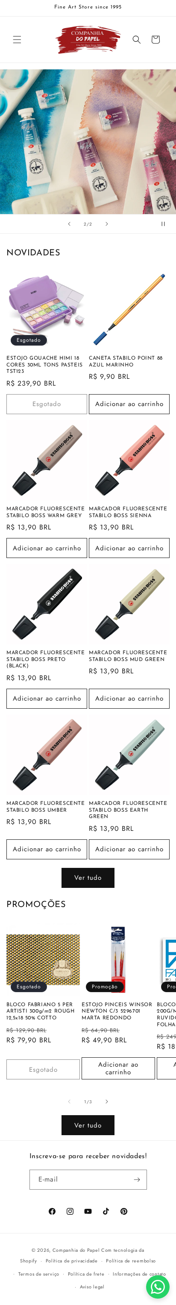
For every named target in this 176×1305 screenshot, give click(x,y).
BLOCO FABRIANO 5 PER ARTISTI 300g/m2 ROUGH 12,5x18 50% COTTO (40, 1011)
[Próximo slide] (106, 224)
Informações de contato (139, 1274)
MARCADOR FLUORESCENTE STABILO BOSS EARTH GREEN (128, 810)
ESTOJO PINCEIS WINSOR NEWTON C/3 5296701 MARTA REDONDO (117, 1011)
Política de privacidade (72, 1260)
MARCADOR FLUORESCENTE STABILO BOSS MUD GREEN (128, 656)
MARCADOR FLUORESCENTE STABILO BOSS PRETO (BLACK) (45, 659)
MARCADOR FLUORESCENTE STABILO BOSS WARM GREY (45, 512)
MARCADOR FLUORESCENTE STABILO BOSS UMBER (45, 807)
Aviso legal (92, 1286)
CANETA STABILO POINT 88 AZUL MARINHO (126, 362)
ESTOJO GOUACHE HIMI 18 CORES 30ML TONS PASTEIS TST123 (44, 365)
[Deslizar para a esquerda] (69, 1101)
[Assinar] (137, 1180)
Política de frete (86, 1274)
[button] (17, 39)
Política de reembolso (131, 1260)
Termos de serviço (38, 1274)
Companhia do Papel (76, 1250)
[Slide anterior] (69, 224)
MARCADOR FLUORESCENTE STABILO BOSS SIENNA (128, 512)
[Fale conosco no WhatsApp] (158, 1287)
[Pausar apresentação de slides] (166, 224)
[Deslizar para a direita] (106, 1101)
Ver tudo (88, 877)
